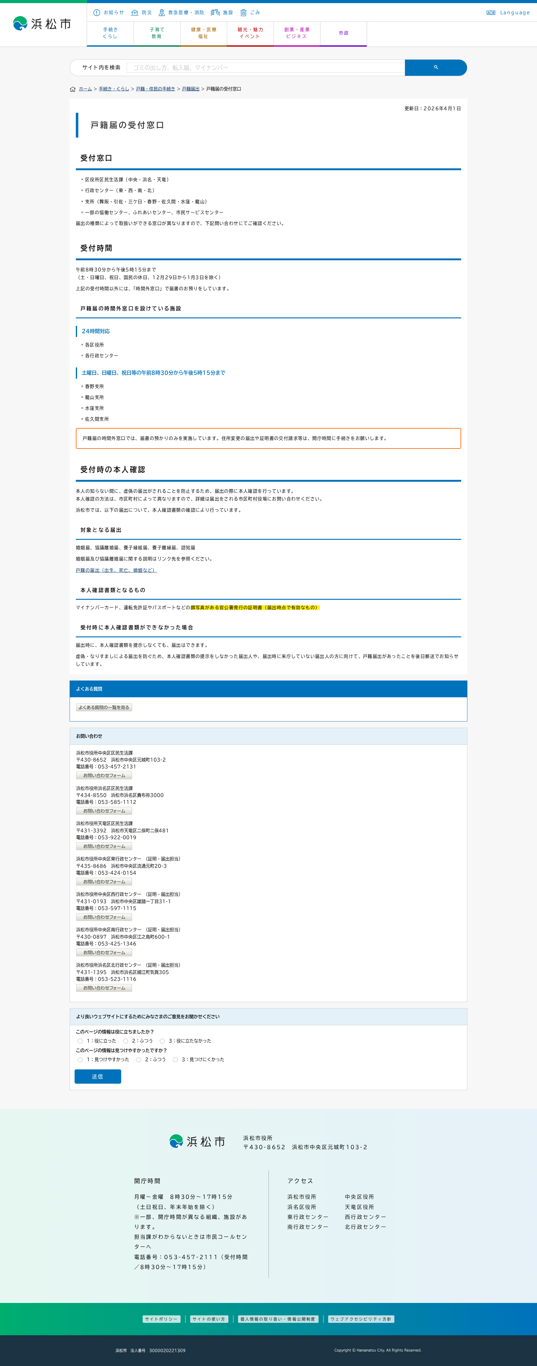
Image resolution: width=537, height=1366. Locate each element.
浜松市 (43, 25)
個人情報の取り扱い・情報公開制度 (278, 1319)
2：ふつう (142, 1041)
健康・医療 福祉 (204, 33)
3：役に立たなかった (190, 1041)
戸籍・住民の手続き (155, 89)
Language (515, 12)
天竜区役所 (360, 1206)
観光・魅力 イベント (251, 33)
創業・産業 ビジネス (297, 33)
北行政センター (366, 1226)
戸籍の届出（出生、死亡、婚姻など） (116, 570)
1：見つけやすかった (108, 1059)
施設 (228, 12)
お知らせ (114, 12)
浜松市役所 (302, 1196)
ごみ (255, 12)
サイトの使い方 (209, 1319)
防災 (147, 12)
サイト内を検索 (101, 67)
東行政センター (308, 1216)
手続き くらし (111, 33)
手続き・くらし (114, 89)
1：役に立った (101, 1041)
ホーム (85, 89)
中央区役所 (360, 1196)
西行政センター (366, 1216)
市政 (344, 33)
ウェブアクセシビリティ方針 (361, 1319)
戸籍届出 (191, 89)
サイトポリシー (161, 1319)
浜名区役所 (302, 1206)
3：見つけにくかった (203, 1059)
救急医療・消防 (186, 12)
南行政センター (308, 1226)
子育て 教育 (157, 33)
